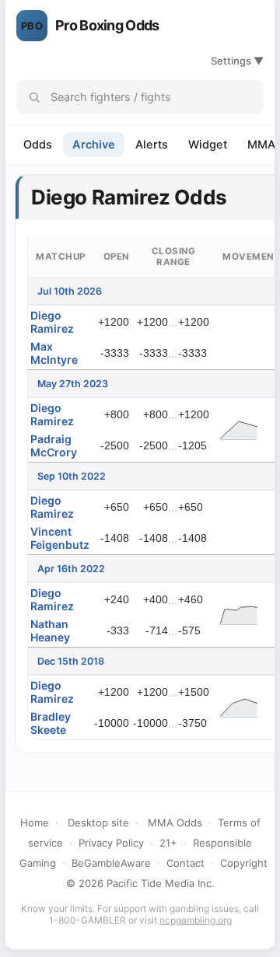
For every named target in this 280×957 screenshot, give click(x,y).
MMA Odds (175, 822)
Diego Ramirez (52, 322)
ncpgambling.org (195, 920)
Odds (37, 145)
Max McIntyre (54, 353)
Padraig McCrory (53, 445)
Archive (93, 145)
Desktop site (98, 822)
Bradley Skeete (50, 723)
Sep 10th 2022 (71, 476)
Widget (207, 145)
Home (34, 822)
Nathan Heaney (50, 630)
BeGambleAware (111, 863)
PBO (32, 25)
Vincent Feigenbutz (59, 538)
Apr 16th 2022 (71, 569)
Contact (185, 863)
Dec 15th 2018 (70, 661)
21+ (168, 843)
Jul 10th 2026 (69, 291)
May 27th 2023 (72, 383)
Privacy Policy (111, 843)
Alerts (151, 145)
